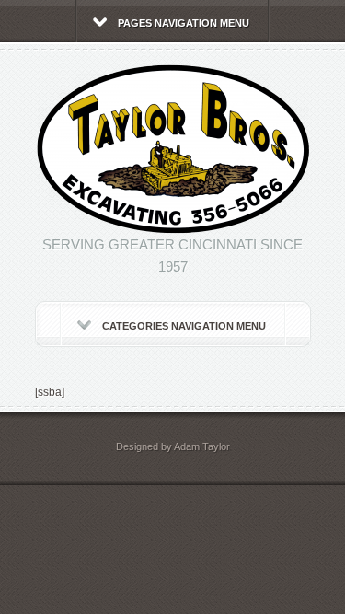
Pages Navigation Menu (183, 23)
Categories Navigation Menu (184, 325)
